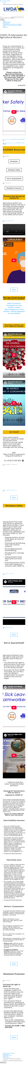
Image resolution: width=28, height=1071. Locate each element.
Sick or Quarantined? (14, 179)
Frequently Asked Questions (13, 853)
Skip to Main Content (5, 1)
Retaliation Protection (14, 188)
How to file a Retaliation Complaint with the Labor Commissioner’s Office (15, 1021)
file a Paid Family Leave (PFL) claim (14, 870)
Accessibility (6, 1054)
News (4, 26)
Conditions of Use (7, 1055)
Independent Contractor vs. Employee (12, 24)
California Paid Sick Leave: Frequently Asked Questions (14, 784)
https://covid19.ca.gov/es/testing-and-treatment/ (14, 455)
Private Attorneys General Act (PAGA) (12, 25)
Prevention (14, 161)
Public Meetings (7, 22)
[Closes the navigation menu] (0, 16)
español (22, 85)
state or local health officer (13, 835)
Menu (14, 290)
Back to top (3, 1062)
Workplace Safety (14, 170)
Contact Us (5, 27)
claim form (12, 934)
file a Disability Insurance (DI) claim (14, 830)
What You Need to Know (14, 305)
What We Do (6, 23)
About (4, 21)
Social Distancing (13, 309)
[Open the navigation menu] (3, 14)
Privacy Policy (6, 1057)
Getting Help (16, 312)
